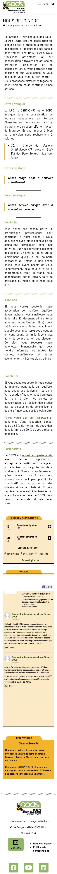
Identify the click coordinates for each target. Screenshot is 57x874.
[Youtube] (28, 867)
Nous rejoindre (34, 25)
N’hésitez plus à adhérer (38, 358)
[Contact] (16, 842)
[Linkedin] (43, 867)
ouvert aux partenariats (37, 455)
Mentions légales (42, 843)
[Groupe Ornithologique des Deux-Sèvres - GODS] (10, 590)
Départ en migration (27, 525)
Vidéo (12, 647)
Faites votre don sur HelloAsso (26, 417)
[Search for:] (51, 3)
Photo (11, 686)
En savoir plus (28, 560)
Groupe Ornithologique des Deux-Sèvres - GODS (32, 615)
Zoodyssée (20, 632)
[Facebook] (13, 867)
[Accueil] (4, 25)
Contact (16, 847)
